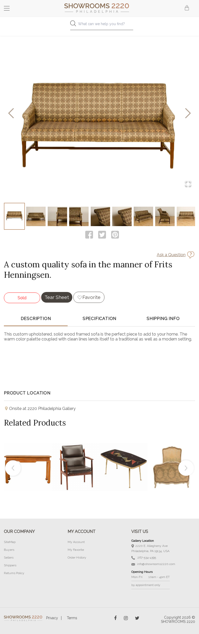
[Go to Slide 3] (57, 216)
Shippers (10, 565)
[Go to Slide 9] (186, 216)
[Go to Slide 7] (143, 216)
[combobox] (99, 25)
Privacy (52, 618)
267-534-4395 (146, 557)
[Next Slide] (188, 113)
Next (186, 468)
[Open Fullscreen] (188, 184)
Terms (72, 618)
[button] (99, 113)
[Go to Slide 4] (78, 216)
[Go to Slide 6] (121, 216)
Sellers (8, 557)
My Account (76, 542)
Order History (77, 557)
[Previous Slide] (11, 113)
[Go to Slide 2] (35, 216)
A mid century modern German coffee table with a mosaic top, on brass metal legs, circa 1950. (124, 455)
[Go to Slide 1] (14, 216)
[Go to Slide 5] (100, 216)
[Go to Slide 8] (164, 216)
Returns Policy (14, 573)
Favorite (91, 297)
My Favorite (76, 550)
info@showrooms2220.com (155, 564)
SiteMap (10, 542)
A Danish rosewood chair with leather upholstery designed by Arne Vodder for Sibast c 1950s (76, 455)
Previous (13, 468)
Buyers (9, 550)
